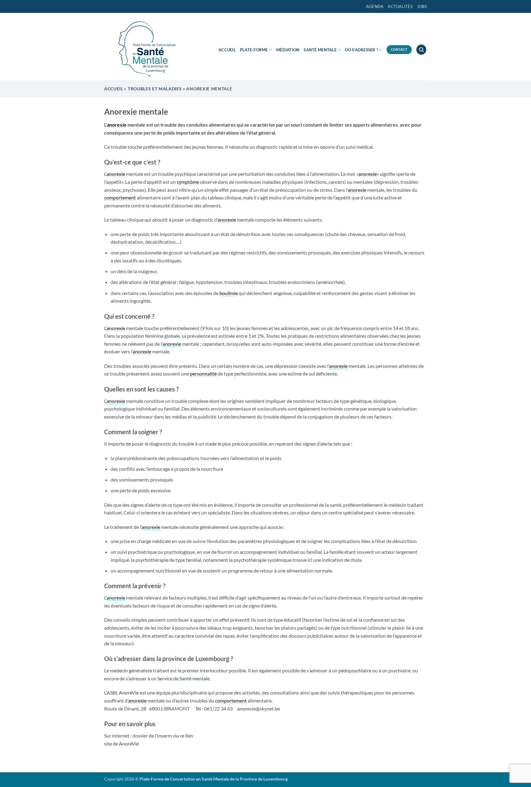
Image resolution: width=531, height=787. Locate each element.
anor (242, 708)
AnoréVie (128, 692)
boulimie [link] (228, 293)
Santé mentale (320, 49)
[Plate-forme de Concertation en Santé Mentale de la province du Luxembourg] (144, 47)
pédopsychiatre (355, 670)
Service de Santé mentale (183, 678)
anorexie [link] (117, 125)
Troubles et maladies (155, 88)
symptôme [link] (188, 182)
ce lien (186, 735)
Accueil (227, 49)
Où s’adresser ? (361, 49)
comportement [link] (120, 197)
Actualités (400, 6)
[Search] (421, 50)
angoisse (282, 293)
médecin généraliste (131, 670)
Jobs (422, 6)
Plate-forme (254, 49)
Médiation (287, 49)
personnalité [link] (203, 373)
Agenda (375, 6)
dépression (286, 366)
